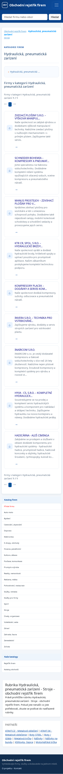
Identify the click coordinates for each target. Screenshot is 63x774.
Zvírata (7, 646)
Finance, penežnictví (12, 549)
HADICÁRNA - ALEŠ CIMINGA (32, 435)
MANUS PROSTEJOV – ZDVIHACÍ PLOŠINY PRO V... (34, 202)
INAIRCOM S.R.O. (25, 350)
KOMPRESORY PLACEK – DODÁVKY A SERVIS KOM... (31, 287)
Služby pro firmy (11, 598)
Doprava (7, 530)
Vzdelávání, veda (11, 622)
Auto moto (8, 512)
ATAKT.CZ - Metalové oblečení (21, 730)
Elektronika (9, 537)
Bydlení (7, 518)
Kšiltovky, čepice (24, 742)
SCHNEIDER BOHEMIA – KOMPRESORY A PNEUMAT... (32, 159)
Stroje (7, 37)
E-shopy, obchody (11, 543)
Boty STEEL (35, 734)
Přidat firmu (9, 506)
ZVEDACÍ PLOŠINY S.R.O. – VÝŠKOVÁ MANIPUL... (30, 117)
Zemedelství (9, 640)
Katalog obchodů (11, 669)
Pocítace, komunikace (13, 561)
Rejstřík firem (9, 663)
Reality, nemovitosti (12, 573)
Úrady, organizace (11, 616)
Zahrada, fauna (10, 634)
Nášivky (38, 738)
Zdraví (6, 628)
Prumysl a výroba (11, 567)
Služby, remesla (10, 591)
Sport (6, 604)
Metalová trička (22, 738)
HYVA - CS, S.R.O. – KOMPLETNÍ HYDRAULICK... (33, 394)
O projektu (7, 768)
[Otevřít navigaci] (56, 5)
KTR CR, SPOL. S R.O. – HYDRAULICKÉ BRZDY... (28, 244)
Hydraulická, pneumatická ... (25, 71)
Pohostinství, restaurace (14, 585)
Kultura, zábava (10, 555)
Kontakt (18, 768)
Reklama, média (10, 579)
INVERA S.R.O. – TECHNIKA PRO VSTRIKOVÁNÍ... (33, 319)
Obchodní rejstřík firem (15, 31)
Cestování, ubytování (13, 524)
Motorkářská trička (46, 742)
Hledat (55, 17)
